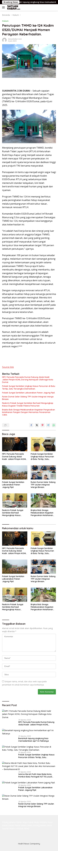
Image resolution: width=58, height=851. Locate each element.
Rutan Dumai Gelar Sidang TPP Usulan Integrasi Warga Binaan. (27, 397)
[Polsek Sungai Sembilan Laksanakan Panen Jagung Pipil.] (14, 472)
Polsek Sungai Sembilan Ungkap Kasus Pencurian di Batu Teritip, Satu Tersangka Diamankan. (28, 387)
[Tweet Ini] (37, 425)
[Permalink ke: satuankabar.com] (4, 39)
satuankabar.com (15, 39)
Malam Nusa (46, 825)
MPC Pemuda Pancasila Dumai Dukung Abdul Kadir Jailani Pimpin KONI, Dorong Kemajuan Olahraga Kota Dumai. (27, 379)
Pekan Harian (8, 825)
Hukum (5, 21)
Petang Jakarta (8, 822)
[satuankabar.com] (13, 7)
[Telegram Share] (48, 425)
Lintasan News (22, 828)
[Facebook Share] (31, 425)
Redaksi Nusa (46, 822)
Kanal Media (33, 822)
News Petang (33, 825)
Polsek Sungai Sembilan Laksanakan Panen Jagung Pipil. (28, 392)
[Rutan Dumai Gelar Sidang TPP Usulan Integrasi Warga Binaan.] (43, 472)
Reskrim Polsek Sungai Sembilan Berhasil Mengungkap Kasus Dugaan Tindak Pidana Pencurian (27, 404)
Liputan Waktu (8, 828)
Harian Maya (22, 822)
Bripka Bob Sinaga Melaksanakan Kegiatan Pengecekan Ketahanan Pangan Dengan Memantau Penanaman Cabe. (28, 412)
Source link (8, 367)
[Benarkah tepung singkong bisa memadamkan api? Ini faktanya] (29, 732)
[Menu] (4, 7)
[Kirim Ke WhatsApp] (54, 425)
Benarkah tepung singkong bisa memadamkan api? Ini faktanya (33, 739)
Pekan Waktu (21, 825)
